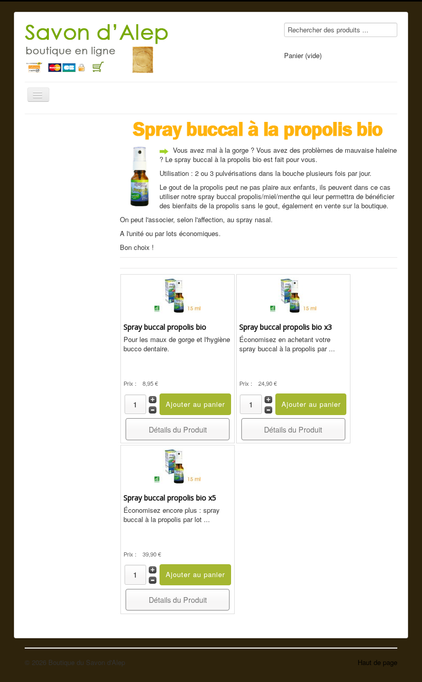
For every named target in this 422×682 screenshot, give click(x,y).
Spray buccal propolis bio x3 (285, 327)
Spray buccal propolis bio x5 (170, 497)
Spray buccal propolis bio (165, 327)
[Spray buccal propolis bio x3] (293, 294)
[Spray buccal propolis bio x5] (177, 465)
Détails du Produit (178, 429)
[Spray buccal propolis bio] (177, 294)
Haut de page (377, 662)
